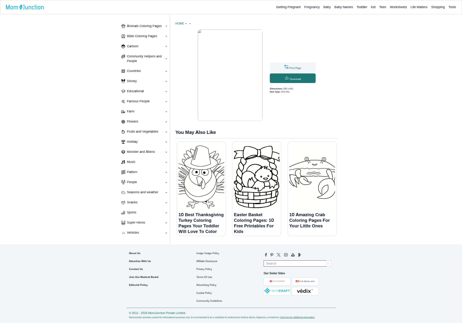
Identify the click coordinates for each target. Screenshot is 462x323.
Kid (373, 7)
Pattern (132, 172)
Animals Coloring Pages (144, 26)
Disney (132, 81)
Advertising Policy (206, 284)
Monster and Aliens (141, 152)
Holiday (132, 141)
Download (295, 79)
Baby (327, 7)
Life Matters (419, 7)
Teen (382, 7)
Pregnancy (312, 7)
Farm (130, 111)
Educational (135, 91)
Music (131, 162)
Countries (134, 71)
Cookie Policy (204, 292)
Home (179, 23)
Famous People (138, 101)
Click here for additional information (297, 317)
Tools (452, 7)
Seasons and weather (142, 192)
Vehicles (133, 232)
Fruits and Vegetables (142, 131)
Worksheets (398, 7)
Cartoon (132, 46)
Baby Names (343, 7)
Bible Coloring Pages (142, 36)
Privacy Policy (204, 269)
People (132, 182)
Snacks (132, 202)
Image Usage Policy (207, 253)
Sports (131, 212)
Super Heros (136, 222)
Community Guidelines (209, 300)
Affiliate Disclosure (206, 261)
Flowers (132, 121)
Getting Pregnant (288, 7)
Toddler (362, 7)
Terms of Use (204, 277)
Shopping (438, 7)
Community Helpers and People (144, 58)
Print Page (295, 68)
